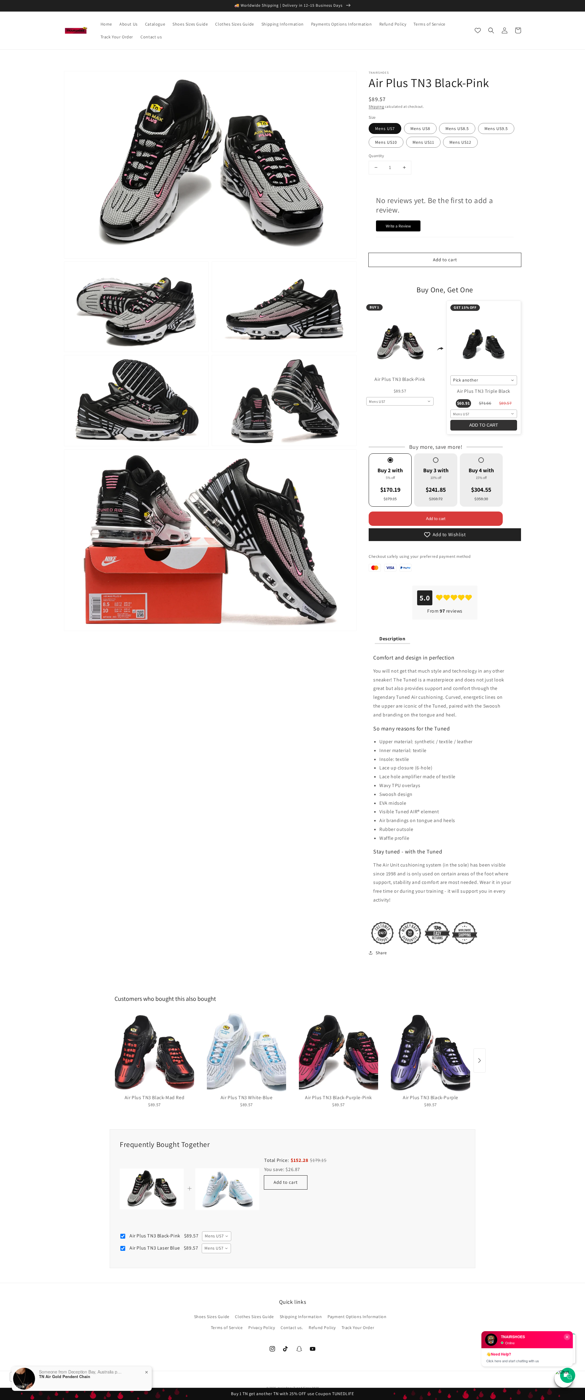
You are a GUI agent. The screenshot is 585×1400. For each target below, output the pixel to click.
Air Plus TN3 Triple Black (483, 391)
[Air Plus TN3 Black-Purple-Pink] (338, 1052)
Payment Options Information (357, 1316)
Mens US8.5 (457, 128)
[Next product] (479, 1060)
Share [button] (381, 952)
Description (392, 638)
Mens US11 (423, 142)
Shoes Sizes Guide (211, 1316)
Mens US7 (385, 128)
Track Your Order (358, 1327)
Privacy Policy (261, 1327)
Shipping (376, 106)
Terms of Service (227, 1327)
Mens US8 (420, 128)
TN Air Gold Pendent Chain (64, 1376)
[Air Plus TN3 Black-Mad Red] (154, 1052)
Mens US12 (460, 142)
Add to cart (435, 518)
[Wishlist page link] (478, 30)
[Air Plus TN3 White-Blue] (246, 1052)
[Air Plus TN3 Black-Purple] (430, 1052)
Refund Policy (322, 1327)
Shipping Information (301, 1316)
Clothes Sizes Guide (254, 1316)
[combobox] (400, 401)
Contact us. (292, 1327)
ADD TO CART (483, 425)
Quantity (376, 155)
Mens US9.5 (496, 128)
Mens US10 (386, 142)
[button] (491, 30)
